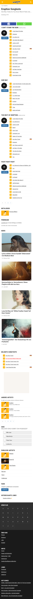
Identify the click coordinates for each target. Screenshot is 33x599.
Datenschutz (4, 556)
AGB (9, 556)
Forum (2, 550)
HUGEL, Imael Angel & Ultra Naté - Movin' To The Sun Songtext (16, 582)
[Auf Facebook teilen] (8, 23)
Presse (3, 534)
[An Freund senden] (24, 23)
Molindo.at (3, 572)
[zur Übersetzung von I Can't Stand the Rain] (31, 367)
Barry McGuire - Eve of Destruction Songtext (11, 595)
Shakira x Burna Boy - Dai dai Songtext (10, 593)
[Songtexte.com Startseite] (16, 2)
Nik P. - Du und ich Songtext (7, 588)
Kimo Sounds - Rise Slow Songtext (9, 585)
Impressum (4, 558)
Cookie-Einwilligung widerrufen (8, 561)
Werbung (3, 537)
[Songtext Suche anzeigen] (31, 2)
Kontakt (3, 542)
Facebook (3, 569)
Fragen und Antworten (6, 553)
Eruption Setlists (7, 498)
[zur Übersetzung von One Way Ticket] (31, 48)
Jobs (2, 540)
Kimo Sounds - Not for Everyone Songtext (11, 590)
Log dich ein (4, 222)
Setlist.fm (3, 574)
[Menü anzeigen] (2, 2)
